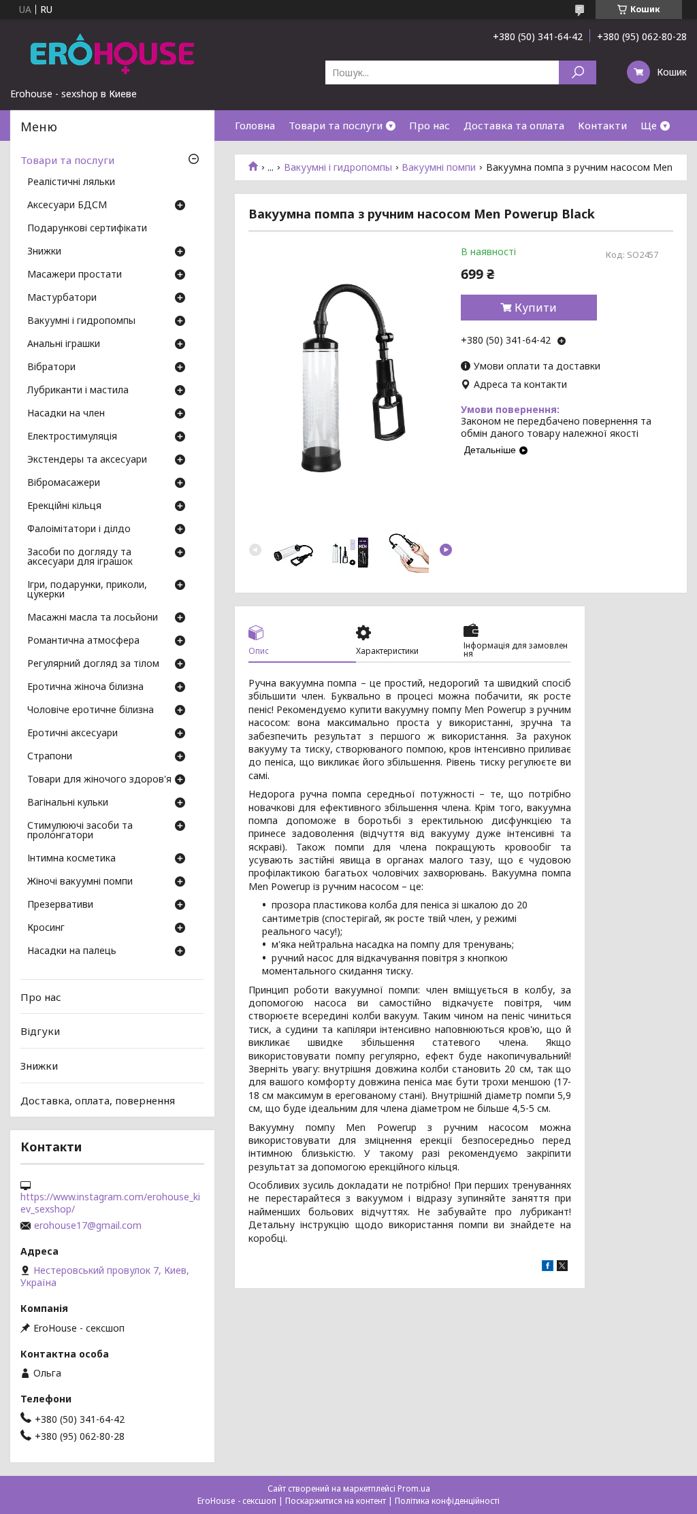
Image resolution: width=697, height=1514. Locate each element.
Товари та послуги (336, 125)
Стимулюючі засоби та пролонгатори (80, 831)
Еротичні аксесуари (72, 733)
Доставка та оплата (514, 125)
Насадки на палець (71, 951)
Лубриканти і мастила (78, 390)
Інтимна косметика (71, 858)
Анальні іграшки (63, 344)
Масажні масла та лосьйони (92, 617)
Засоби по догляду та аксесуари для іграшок (80, 557)
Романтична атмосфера (83, 641)
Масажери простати (74, 274)
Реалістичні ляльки (71, 182)
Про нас (429, 125)
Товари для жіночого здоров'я (99, 779)
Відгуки (40, 1031)
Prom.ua (414, 1488)
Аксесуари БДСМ (67, 205)
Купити (536, 307)
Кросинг (46, 928)
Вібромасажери (63, 483)
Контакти (602, 125)
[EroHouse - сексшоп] (112, 53)
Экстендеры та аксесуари (87, 460)
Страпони (49, 756)
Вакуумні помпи (439, 167)
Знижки (44, 251)
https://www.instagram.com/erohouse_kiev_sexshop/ (110, 1203)
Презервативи (60, 905)
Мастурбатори (62, 298)
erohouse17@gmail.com (88, 1225)
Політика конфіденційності (447, 1501)
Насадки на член (66, 413)
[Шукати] (577, 72)
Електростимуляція (72, 436)
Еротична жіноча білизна (85, 687)
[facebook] (547, 1267)
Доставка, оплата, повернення (97, 1099)
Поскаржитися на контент (335, 1501)
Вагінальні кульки (67, 802)
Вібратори (51, 367)
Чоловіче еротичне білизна (90, 710)
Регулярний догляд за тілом (93, 664)
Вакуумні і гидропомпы (338, 167)
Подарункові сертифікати (87, 228)
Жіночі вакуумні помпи (80, 881)
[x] (562, 1267)
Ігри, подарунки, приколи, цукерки (87, 590)
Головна (255, 125)
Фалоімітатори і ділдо (79, 529)
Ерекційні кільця (64, 506)
